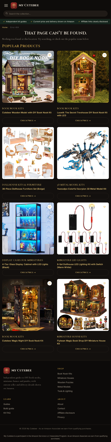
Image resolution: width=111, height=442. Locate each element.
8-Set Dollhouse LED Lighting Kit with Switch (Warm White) (80, 265)
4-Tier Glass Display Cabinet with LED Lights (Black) (25, 265)
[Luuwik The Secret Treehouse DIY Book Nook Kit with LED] (83, 78)
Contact (61, 408)
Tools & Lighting (65, 391)
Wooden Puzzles (65, 382)
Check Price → (28, 120)
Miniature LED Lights (72, 260)
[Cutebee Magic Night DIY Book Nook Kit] (28, 306)
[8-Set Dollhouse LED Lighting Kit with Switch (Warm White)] (83, 229)
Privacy (61, 417)
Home (4, 27)
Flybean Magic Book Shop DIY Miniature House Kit (81, 342)
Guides (6, 404)
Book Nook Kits (13, 108)
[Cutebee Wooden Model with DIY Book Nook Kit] (28, 78)
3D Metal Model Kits (71, 184)
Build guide (8, 408)
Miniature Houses (66, 378)
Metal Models (64, 386)
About (60, 404)
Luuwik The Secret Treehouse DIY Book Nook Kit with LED (82, 114)
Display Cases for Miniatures (22, 260)
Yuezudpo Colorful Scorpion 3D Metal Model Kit (81, 189)
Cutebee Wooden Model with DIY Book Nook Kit (26, 112)
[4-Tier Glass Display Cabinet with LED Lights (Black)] (28, 229)
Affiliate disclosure (66, 413)
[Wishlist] (49, 55)
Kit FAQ (7, 413)
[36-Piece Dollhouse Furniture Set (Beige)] (28, 154)
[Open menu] (6, 5)
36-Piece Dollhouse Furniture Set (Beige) (23, 189)
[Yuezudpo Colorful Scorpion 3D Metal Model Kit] (83, 154)
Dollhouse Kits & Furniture (21, 184)
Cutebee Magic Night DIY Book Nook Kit (22, 340)
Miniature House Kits (72, 336)
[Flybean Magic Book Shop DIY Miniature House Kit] (83, 306)
